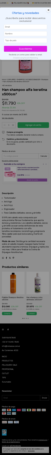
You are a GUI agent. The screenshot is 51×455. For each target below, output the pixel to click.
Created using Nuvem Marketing (25, 58)
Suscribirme (25, 48)
